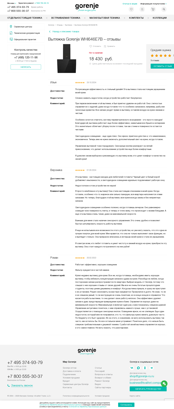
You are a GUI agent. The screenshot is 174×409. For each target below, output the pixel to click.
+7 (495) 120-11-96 (26, 57)
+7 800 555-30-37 (18, 10)
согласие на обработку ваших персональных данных (60, 405)
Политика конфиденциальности (76, 396)
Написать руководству (148, 389)
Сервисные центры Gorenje (75, 384)
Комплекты (136, 18)
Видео (98, 384)
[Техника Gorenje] (87, 7)
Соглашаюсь (126, 405)
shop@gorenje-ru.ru (142, 376)
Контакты (67, 387)
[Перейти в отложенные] (131, 9)
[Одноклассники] (145, 368)
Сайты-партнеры (103, 387)
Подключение (69, 374)
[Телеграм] (151, 368)
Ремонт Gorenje (102, 381)
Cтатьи (98, 368)
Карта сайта (135, 396)
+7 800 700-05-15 (42, 3)
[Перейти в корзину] (153, 9)
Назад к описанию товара (65, 31)
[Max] (138, 368)
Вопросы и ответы (104, 374)
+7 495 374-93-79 (18, 7)
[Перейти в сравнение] (142, 9)
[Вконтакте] (132, 368)
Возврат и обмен (103, 378)
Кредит (66, 381)
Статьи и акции (130, 4)
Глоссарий (100, 371)
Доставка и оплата (72, 371)
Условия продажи (71, 378)
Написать (26, 67)
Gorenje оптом (69, 368)
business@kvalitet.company (147, 382)
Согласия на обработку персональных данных (87, 407)
